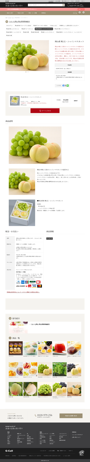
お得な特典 (77, 1)
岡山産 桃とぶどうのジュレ (12, 28)
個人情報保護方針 (23, 455)
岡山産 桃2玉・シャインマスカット (44, 28)
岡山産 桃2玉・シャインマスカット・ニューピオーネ (69, 32)
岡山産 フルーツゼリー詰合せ (40, 25)
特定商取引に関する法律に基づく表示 (52, 455)
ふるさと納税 (57, 1)
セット (13, 17)
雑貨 (41, 443)
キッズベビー (52, 441)
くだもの (9, 17)
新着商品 (43, 13)
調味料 (18, 440)
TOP (6, 17)
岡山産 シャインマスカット (47, 32)
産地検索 (29, 440)
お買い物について (76, 437)
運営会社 (7, 455)
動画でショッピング (44, 433)
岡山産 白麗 (9, 35)
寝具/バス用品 (43, 441)
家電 (41, 438)
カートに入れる (46, 110)
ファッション (52, 435)
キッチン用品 (42, 440)
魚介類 (8, 436)
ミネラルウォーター (21, 435)
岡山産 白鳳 (26, 32)
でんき (72, 1)
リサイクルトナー (63, 433)
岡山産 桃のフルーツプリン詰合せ (23, 25)
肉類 (8, 438)
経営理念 (14, 455)
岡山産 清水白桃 (35, 32)
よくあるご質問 (66, 455)
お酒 (18, 436)
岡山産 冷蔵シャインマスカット (62, 28)
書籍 (50, 438)
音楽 (50, 436)
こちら (25, 104)
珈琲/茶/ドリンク (20, 438)
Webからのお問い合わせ (71, 416)
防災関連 (61, 436)
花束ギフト (42, 435)
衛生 (60, 438)
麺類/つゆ (19, 433)
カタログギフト (30, 441)
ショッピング (51, 1)
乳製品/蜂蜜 (19, 441)
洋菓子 (8, 441)
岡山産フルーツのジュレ (27, 28)
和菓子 (8, 443)
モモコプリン (9, 25)
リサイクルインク (63, 435)
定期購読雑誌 (42, 436)
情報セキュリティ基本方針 (35, 455)
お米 (8, 433)
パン (18, 443)
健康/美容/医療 (62, 440)
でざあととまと (53, 25)
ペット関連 (52, 433)
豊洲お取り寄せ (30, 438)
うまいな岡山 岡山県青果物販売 (19, 21)
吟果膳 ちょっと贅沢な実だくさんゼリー (69, 25)
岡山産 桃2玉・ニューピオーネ (13, 32)
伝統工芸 (51, 443)
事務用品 (51, 440)
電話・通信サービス (65, 1)
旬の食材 (29, 436)
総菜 (28, 435)
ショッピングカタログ (77, 434)
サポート (83, 1)
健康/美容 (29, 443)
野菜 (8, 440)
